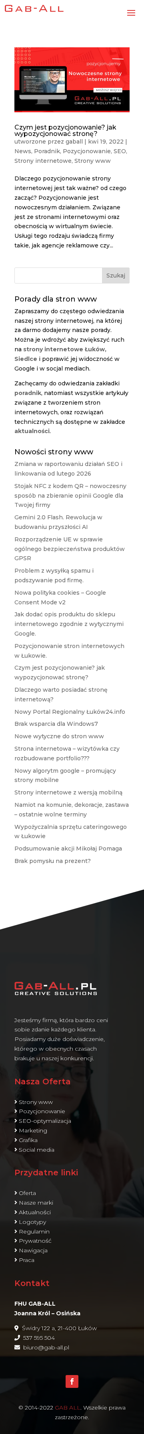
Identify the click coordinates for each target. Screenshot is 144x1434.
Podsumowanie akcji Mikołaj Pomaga (68, 848)
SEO (120, 151)
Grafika (28, 1140)
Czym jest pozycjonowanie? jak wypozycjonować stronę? (65, 131)
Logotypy (32, 1221)
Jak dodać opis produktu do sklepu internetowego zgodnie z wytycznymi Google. (69, 624)
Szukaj (115, 275)
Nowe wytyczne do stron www (59, 736)
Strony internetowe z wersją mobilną (68, 792)
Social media (36, 1149)
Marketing (33, 1130)
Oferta (27, 1193)
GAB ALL (67, 1407)
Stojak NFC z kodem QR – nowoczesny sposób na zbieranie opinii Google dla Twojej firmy (70, 495)
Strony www (92, 160)
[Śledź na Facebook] (72, 1381)
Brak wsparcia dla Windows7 (56, 723)
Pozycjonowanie (87, 151)
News (22, 151)
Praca (26, 1260)
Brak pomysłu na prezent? (52, 861)
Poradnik (47, 151)
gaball (74, 141)
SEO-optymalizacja (45, 1120)
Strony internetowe (43, 160)
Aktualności (35, 1212)
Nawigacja (33, 1250)
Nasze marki (36, 1202)
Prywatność (35, 1240)
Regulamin (34, 1231)
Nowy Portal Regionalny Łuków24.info (69, 711)
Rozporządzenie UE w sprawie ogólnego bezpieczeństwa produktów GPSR (69, 549)
